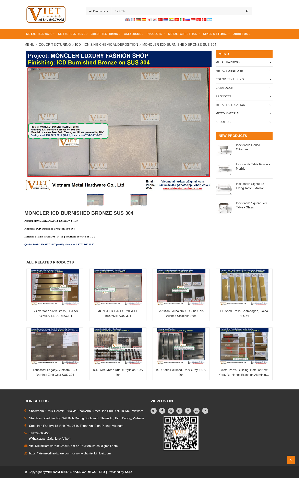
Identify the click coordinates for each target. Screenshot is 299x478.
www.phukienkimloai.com (93, 453)
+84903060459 (39, 433)
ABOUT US (223, 122)
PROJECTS (223, 96)
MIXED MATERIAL (228, 113)
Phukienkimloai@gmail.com (99, 446)
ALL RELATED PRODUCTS (50, 262)
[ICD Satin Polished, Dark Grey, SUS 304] (181, 346)
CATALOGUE (224, 87)
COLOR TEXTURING (230, 79)
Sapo (128, 472)
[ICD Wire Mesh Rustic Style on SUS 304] (118, 346)
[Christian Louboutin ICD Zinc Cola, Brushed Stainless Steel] (181, 287)
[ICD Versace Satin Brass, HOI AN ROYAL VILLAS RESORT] (55, 287)
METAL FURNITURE (229, 70)
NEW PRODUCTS (233, 136)
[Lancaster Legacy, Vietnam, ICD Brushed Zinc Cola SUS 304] (55, 346)
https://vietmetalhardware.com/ (50, 453)
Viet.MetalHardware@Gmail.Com (52, 446)
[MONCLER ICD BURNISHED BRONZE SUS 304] (118, 287)
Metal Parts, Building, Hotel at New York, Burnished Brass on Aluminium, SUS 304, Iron (244, 374)
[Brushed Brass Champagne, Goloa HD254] (244, 287)
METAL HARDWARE (229, 62)
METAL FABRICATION (230, 104)
